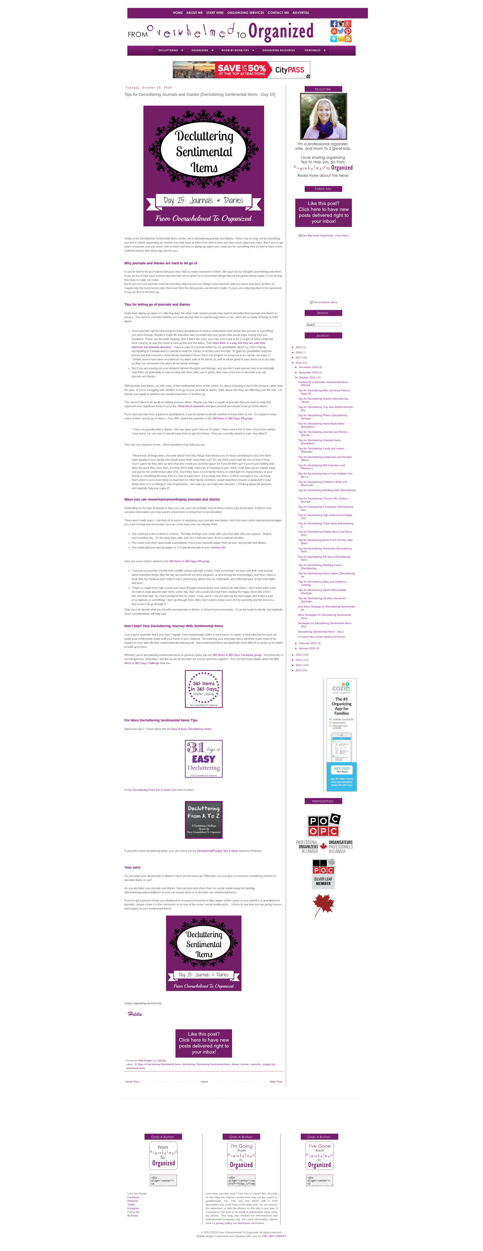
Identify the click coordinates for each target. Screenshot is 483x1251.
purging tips (269, 1064)
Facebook (133, 1197)
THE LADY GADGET (274, 1236)
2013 (299, 665)
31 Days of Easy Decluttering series (189, 728)
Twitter (131, 1204)
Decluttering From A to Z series (152, 789)
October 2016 (307, 377)
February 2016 (308, 643)
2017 (299, 357)
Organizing (200, 50)
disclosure (244, 1223)
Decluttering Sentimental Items (213, 1064)
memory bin (218, 547)
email (242, 1211)
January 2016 (307, 648)
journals (245, 1064)
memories (256, 1064)
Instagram (133, 1208)
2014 (299, 659)
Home (204, 1081)
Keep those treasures (191, 406)
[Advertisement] (323, 270)
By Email (132, 1215)
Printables (313, 50)
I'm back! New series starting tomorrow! (321, 636)
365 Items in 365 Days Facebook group (237, 655)
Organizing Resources (278, 50)
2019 (299, 347)
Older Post (276, 1081)
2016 (299, 362)
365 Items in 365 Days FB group (232, 418)
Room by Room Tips (235, 50)
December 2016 (309, 367)
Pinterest (132, 1200)
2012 (299, 670)
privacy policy (224, 1223)
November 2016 (309, 372)
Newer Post (132, 1081)
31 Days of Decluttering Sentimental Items (158, 1064)
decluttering (188, 1064)
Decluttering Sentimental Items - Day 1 (321, 631)
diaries (235, 1064)
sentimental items (135, 1068)
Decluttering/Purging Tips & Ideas (217, 850)
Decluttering (168, 50)
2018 (299, 352)
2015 (299, 654)
